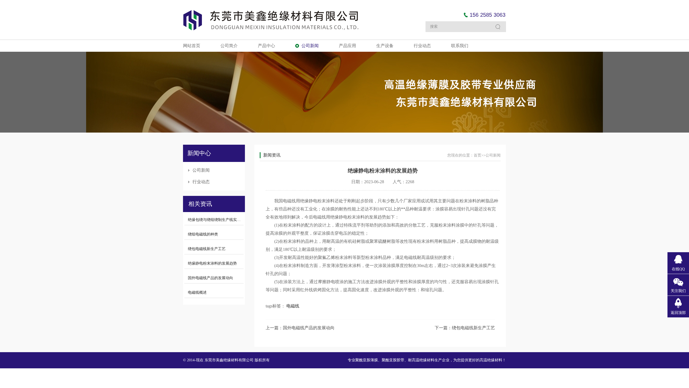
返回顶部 (678, 313)
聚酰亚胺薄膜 (366, 360)
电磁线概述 (197, 292)
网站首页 (191, 45)
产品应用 (347, 45)
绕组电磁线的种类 (203, 234)
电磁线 (292, 306)
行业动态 (422, 45)
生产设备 (384, 45)
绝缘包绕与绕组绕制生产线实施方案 (218, 220)
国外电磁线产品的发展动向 (210, 278)
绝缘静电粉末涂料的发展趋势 (212, 263)
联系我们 (459, 45)
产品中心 (266, 45)
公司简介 (229, 45)
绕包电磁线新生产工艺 (207, 249)
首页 (477, 155)
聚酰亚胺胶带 (393, 360)
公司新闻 (310, 45)
